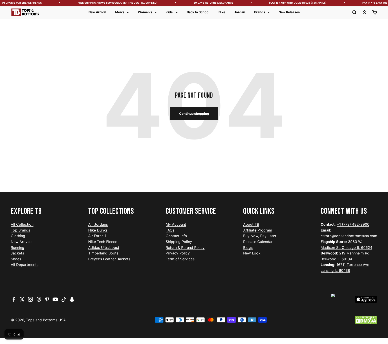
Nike (221, 12)
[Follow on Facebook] (14, 299)
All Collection (22, 224)
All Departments (24, 264)
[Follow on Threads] (39, 299)
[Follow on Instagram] (30, 299)
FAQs (170, 230)
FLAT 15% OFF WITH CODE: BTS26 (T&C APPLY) (295, 2)
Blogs (248, 247)
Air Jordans (98, 224)
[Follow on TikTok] (64, 299)
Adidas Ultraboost (103, 247)
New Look (251, 253)
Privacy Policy (178, 253)
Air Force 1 (97, 236)
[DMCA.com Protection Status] (366, 320)
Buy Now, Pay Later (259, 236)
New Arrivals (21, 241)
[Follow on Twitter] (22, 299)
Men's (119, 12)
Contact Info (176, 236)
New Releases (289, 12)
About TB (251, 224)
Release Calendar (258, 241)
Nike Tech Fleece (102, 241)
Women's (145, 12)
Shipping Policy (179, 241)
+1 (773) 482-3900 (353, 224)
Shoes (16, 259)
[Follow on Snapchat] (72, 299)
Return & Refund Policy (185, 247)
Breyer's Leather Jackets (109, 259)
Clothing (18, 236)
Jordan (239, 12)
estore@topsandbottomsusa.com (349, 236)
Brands (259, 12)
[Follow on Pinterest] (47, 299)
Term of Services (180, 259)
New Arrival (97, 12)
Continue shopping (194, 113)
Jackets (17, 253)
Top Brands (20, 230)
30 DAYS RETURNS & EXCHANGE (211, 2)
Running (17, 247)
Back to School (198, 12)
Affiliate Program (257, 230)
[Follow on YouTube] (55, 299)
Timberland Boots (103, 253)
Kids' (169, 12)
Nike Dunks (98, 230)
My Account (176, 224)
